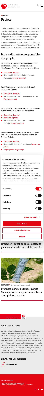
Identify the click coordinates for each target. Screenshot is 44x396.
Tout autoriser (22, 224)
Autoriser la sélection (22, 230)
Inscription (11, 364)
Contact (21, 384)
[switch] (38, 195)
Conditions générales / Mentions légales (12, 383)
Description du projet (11, 72)
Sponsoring (29, 384)
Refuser (22, 237)
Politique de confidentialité (8, 384)
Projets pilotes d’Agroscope (14, 150)
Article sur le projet (11, 118)
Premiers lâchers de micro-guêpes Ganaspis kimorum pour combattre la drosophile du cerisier (21, 292)
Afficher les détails (30, 217)
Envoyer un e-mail (19, 78)
